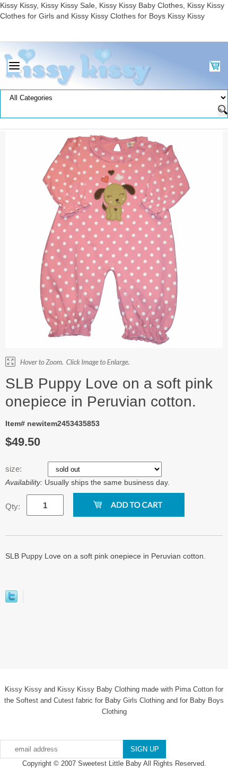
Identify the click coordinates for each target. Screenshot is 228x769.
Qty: (12, 506)
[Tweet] (11, 600)
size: (14, 468)
